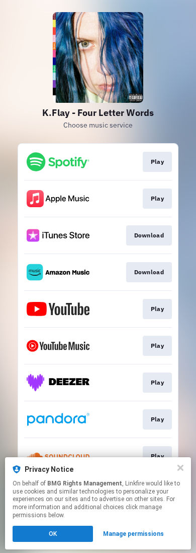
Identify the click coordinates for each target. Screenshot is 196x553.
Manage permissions (133, 533)
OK (53, 533)
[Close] (180, 468)
